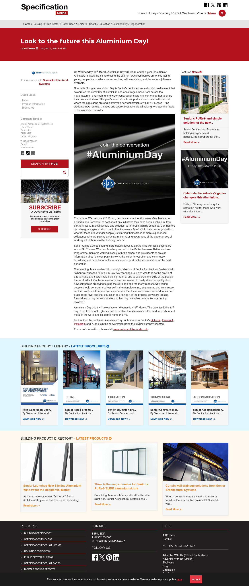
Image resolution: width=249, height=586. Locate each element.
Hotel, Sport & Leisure (74, 24)
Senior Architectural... (38, 413)
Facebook (168, 320)
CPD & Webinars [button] (183, 13)
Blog (165, 566)
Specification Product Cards (42, 563)
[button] (212, 13)
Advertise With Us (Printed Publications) (186, 555)
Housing (37, 24)
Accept (196, 579)
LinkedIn (156, 320)
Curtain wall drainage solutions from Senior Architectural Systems (195, 487)
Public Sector (51, 24)
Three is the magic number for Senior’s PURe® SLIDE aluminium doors (121, 486)
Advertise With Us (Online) (178, 559)
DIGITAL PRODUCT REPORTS (39, 569)
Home (141, 13)
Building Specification (38, 533)
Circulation (169, 569)
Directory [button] (164, 13)
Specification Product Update (42, 545)
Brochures (28, 107)
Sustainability (120, 24)
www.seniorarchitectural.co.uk (130, 329)
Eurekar (167, 539)
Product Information (33, 104)
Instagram (80, 324)
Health (93, 24)
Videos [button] (201, 13)
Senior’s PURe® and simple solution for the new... (202, 120)
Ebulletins (168, 562)
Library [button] (151, 13)
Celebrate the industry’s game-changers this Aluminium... (204, 195)
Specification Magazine (38, 539)
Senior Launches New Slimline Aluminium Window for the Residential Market (52, 487)
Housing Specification (37, 551)
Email (24, 144)
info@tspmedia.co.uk (110, 541)
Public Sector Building (38, 557)
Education (104, 24)
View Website (27, 147)
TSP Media (169, 535)
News (25, 100)
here (179, 579)
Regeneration (137, 24)
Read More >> (191, 142)
